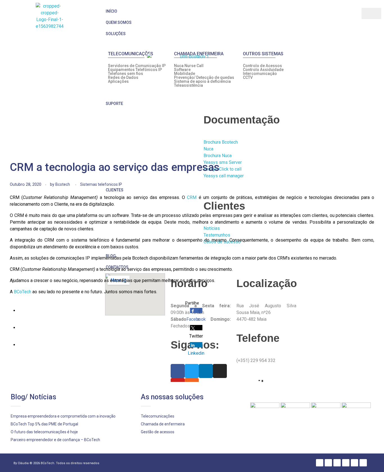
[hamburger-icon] (371, 13)
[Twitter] (328, 462)
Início (111, 11)
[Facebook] (319, 462)
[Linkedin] (337, 462)
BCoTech (22, 291)
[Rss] (363, 462)
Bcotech (62, 184)
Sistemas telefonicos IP (101, 184)
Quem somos (119, 22)
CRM (191, 197)
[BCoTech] (50, 17)
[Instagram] (345, 462)
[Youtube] (354, 462)
